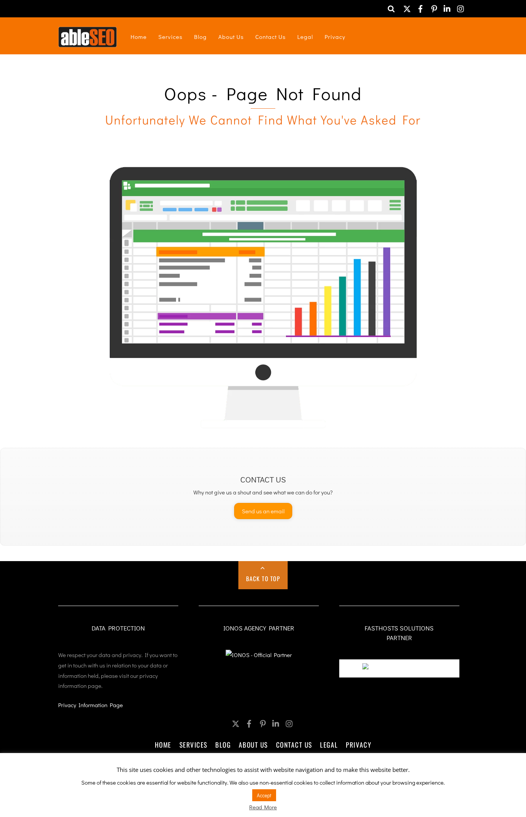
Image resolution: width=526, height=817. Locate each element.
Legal (305, 36)
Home (139, 36)
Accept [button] (264, 795)
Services (170, 36)
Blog (200, 36)
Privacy (335, 36)
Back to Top (263, 578)
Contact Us (270, 36)
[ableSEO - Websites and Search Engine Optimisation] (87, 42)
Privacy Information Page (90, 705)
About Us (231, 36)
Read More (263, 807)
